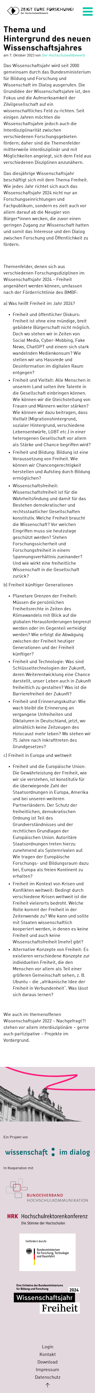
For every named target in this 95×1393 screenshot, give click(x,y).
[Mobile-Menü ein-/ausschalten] (87, 12)
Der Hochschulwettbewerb (63, 55)
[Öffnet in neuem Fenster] (47, 1187)
